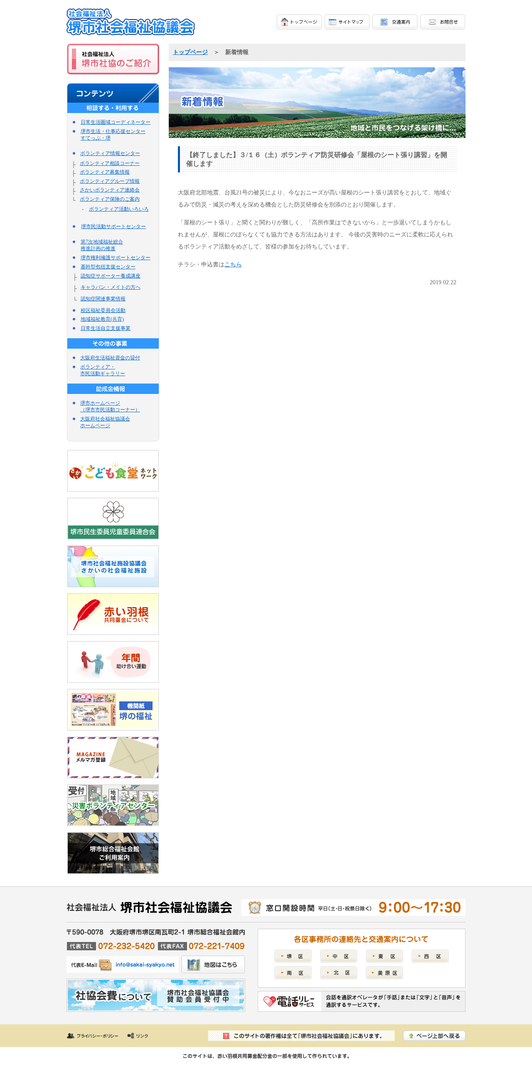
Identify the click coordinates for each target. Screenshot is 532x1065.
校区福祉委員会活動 (103, 310)
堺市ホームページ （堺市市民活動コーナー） (110, 406)
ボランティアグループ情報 (110, 181)
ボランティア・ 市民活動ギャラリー (102, 370)
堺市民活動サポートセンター (113, 226)
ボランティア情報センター (110, 153)
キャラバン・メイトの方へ (110, 287)
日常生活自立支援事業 (106, 328)
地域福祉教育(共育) (102, 319)
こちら (233, 264)
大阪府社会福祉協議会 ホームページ (105, 422)
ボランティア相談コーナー (110, 163)
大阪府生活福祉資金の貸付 (110, 358)
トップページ (190, 52)
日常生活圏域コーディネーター (115, 122)
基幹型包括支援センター (108, 267)
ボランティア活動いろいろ (119, 209)
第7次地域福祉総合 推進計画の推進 (102, 245)
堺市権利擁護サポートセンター (115, 258)
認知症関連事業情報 (103, 299)
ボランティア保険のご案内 (110, 199)
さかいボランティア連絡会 (110, 190)
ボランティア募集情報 (105, 172)
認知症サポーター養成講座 (110, 276)
